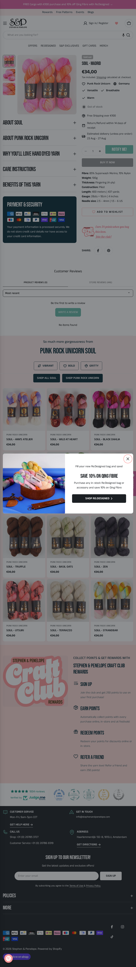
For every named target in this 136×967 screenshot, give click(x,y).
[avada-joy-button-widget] (8, 958)
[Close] (127, 458)
